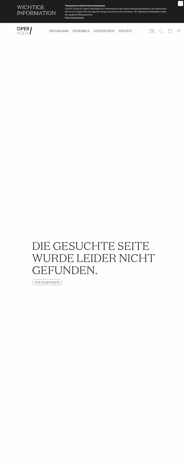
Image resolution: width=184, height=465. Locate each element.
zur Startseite (47, 282)
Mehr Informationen (74, 17)
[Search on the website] (161, 31)
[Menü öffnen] (179, 31)
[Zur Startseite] (24, 31)
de (152, 31)
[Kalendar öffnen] (170, 31)
